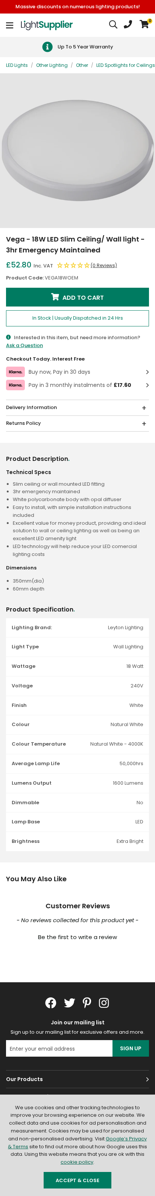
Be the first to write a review (77, 937)
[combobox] (113, 25)
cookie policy (77, 1162)
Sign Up (130, 1048)
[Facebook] (50, 1003)
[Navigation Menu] (9, 25)
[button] (144, 25)
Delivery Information (31, 407)
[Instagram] (104, 1003)
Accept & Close (77, 1180)
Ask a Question (24, 345)
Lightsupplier (46, 25)
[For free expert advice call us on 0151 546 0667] (128, 25)
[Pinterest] (87, 1003)
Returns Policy (23, 423)
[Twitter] (69, 1003)
